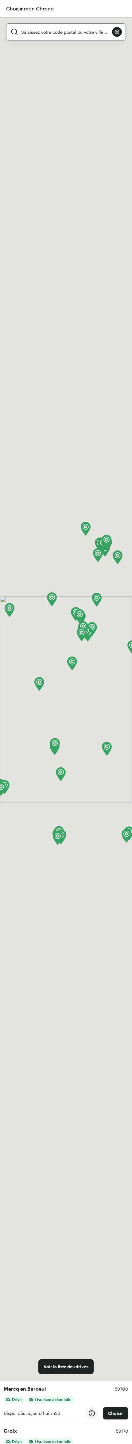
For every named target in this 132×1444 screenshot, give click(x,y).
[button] (39, 684)
